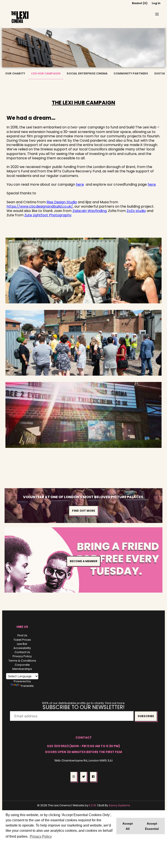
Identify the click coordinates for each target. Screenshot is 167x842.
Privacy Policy (22, 656)
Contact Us (22, 652)
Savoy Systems (119, 805)
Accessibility (22, 648)
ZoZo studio (136, 210)
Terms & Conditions (22, 660)
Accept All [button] (127, 826)
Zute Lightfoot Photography (48, 215)
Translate (27, 686)
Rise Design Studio (62, 202)
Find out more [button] (83, 511)
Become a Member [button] (83, 561)
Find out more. (115, 703)
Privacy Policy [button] (41, 836)
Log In (156, 3)
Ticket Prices (22, 640)
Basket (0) (139, 3)
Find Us (22, 635)
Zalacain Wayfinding (89, 210)
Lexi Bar (22, 644)
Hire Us (22, 627)
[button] (157, 14)
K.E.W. (93, 805)
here (80, 184)
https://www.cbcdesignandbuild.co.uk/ (40, 206)
